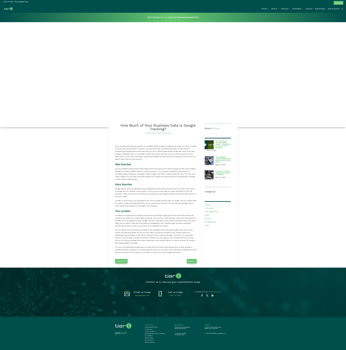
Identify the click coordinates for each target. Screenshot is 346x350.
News (207, 215)
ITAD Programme (211, 212)
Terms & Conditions (150, 331)
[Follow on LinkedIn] (212, 295)
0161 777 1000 (175, 295)
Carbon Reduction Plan (151, 327)
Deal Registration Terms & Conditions (155, 333)
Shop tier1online (320, 8)
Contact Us (308, 8)
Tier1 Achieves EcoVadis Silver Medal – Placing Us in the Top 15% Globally (223, 144)
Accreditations (149, 335)
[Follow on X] (207, 295)
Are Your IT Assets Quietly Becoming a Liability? (222, 172)
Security (208, 218)
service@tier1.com (142, 295)
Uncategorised (210, 222)
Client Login (338, 3)
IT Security (166, 133)
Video (207, 225)
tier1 (149, 133)
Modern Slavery (149, 338)
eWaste (208, 205)
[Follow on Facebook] (202, 295)
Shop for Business (334, 8)
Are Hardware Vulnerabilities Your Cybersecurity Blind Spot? (223, 159)
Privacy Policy (148, 329)
